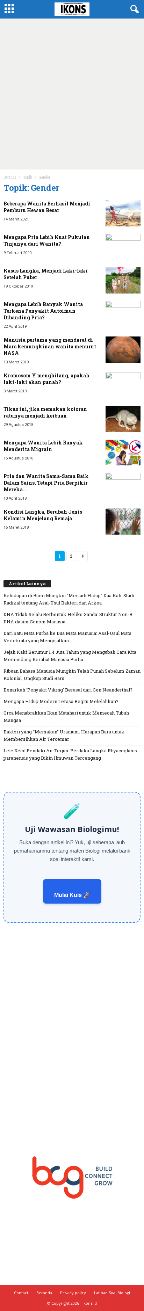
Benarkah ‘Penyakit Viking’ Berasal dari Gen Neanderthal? (67, 690)
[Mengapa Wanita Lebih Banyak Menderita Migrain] (123, 452)
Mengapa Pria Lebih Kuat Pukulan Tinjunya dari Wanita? (46, 240)
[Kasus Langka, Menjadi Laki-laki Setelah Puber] (123, 280)
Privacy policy (73, 1292)
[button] (133, 9)
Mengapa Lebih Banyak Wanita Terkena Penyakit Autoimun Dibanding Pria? (43, 311)
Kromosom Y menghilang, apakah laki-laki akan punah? (46, 378)
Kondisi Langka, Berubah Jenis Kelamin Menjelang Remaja (42, 515)
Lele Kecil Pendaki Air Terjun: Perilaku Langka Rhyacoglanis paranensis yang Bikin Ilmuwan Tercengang (70, 754)
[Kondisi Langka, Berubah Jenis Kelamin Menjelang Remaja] (123, 521)
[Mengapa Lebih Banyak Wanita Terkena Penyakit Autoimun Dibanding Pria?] (123, 314)
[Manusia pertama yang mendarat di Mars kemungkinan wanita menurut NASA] (123, 349)
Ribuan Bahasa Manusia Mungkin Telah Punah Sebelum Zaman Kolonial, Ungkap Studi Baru (72, 674)
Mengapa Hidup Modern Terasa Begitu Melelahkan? (60, 701)
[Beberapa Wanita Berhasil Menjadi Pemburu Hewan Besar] (123, 213)
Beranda (9, 177)
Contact (21, 1292)
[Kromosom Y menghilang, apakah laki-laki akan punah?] (123, 385)
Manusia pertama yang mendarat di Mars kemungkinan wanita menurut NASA (49, 346)
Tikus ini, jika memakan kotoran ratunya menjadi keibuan (45, 412)
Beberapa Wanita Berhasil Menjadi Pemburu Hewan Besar (46, 206)
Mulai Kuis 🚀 (72, 895)
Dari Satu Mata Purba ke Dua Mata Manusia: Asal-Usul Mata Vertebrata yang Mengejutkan (67, 637)
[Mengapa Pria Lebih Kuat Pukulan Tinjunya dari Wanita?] (123, 247)
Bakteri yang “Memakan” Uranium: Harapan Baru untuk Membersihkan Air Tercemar (63, 735)
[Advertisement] (72, 94)
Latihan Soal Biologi (112, 1292)
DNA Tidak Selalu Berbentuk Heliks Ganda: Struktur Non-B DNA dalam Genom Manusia (67, 618)
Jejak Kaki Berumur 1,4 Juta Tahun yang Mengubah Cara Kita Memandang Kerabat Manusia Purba (69, 655)
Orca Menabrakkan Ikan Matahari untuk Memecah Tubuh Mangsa (66, 716)
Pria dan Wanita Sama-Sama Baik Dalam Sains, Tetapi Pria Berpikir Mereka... (46, 483)
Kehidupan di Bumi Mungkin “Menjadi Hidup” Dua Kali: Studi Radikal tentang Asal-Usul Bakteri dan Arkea (68, 599)
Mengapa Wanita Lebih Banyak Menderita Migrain (43, 445)
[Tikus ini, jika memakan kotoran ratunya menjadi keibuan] (123, 419)
